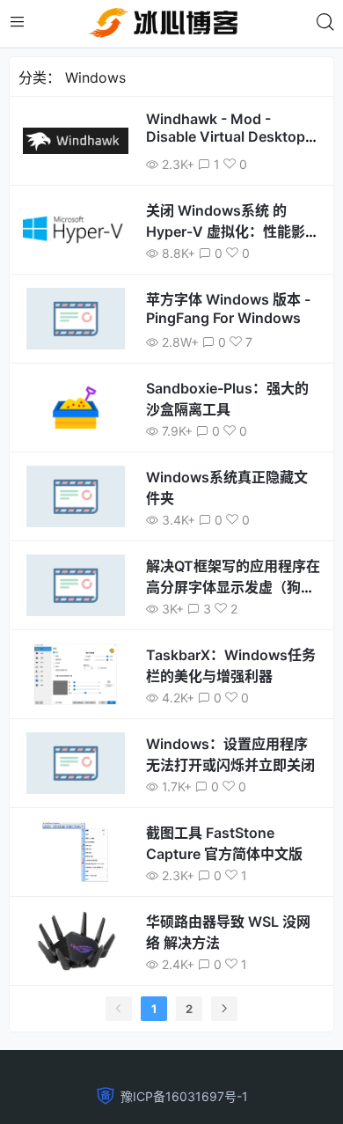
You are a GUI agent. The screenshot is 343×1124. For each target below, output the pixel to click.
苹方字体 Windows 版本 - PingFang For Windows (228, 308)
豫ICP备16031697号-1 (184, 1096)
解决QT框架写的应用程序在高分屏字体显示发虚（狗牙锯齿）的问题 (233, 587)
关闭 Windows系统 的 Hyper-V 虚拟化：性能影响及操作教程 (232, 231)
